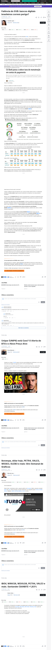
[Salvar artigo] (38, 17)
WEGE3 (20, 491)
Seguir (43, 22)
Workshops (44, 4)
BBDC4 (38, 213)
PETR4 (16, 491)
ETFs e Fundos (37, 4)
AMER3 (30, 108)
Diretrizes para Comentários (5, 304)
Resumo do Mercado (14, 4)
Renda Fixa (32, 4)
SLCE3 (37, 489)
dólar (5, 489)
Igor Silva (25, 288)
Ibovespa (29, 488)
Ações (19, 4)
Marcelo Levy (11, 473)
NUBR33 (9, 207)
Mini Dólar (27, 606)
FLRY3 (23, 491)
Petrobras (32, 606)
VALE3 (5, 491)
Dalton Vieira (10, 593)
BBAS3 (28, 211)
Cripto (29, 4)
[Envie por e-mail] (20, 277)
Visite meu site (15, 22)
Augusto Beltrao (6, 320)
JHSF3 (12, 491)
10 (8, 325)
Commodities (25, 4)
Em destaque (8, 4)
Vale (35, 606)
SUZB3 (40, 489)
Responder (6, 317)
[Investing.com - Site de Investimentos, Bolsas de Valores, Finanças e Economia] (5, 1)
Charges (41, 4)
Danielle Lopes (11, 20)
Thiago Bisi (3, 288)
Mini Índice (22, 606)
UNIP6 (14, 362)
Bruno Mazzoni (11, 350)
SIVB (27, 36)
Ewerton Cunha (7, 313)
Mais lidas (3, 4)
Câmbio (21, 4)
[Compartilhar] (36, 17)
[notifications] (48, 0)
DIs (9, 489)
